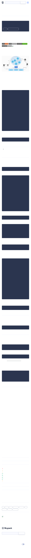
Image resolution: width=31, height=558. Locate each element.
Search (23, 2)
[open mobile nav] (28, 2)
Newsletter (4, 531)
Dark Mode (18, 544)
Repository (4, 500)
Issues (3, 498)
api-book (16, 507)
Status (17, 537)
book (10, 507)
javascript (15, 509)
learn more (13, 466)
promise (4, 509)
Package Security (6, 494)
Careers (4, 542)
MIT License (5, 389)
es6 (26, 507)
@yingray (6, 516)
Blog (17, 539)
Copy (5, 29)
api (3, 507)
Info (28, 468)
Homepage (4, 496)
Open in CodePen (13, 29)
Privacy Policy (5, 544)
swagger (21, 507)
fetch (6, 507)
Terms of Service (20, 542)
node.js (10, 509)
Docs (3, 537)
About (3, 539)
